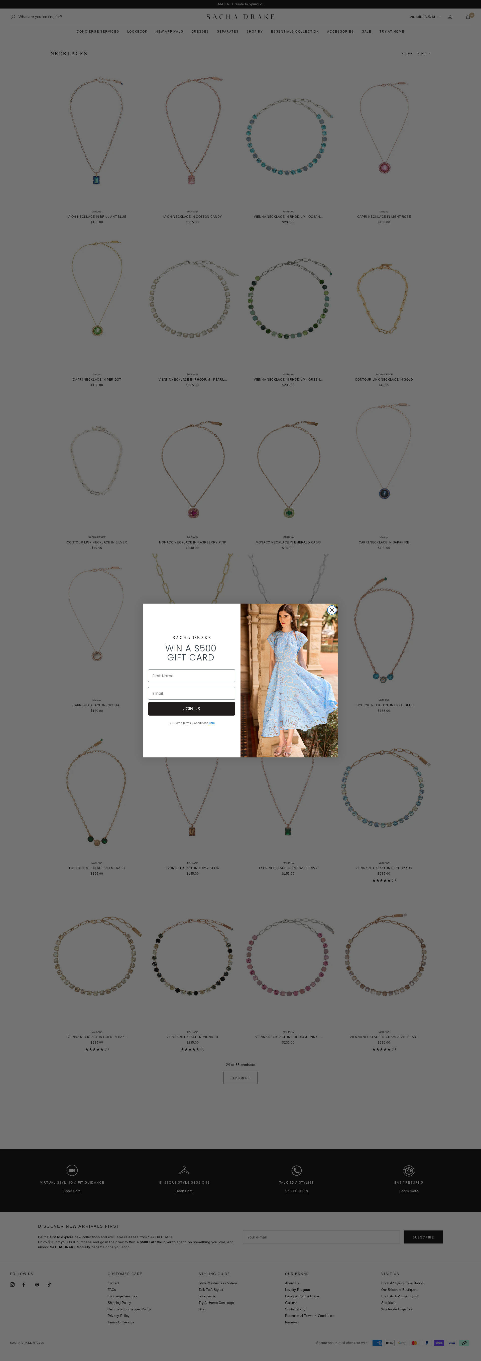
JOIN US (191, 709)
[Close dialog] (331, 610)
